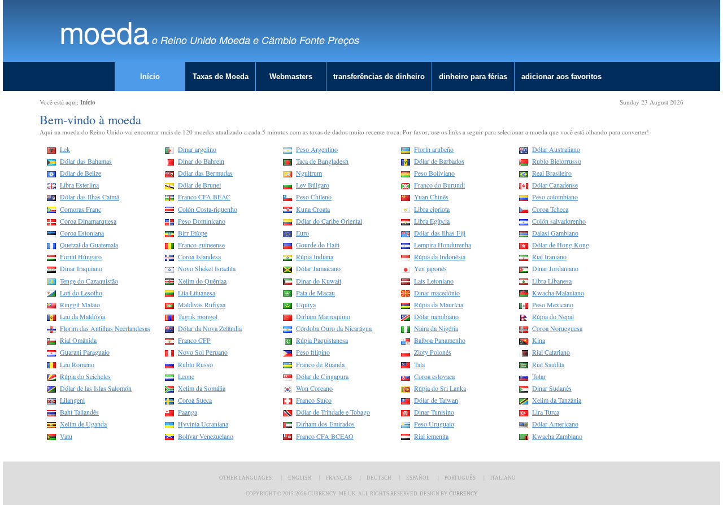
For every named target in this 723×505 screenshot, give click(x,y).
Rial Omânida (78, 340)
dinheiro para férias (473, 76)
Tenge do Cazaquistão (89, 280)
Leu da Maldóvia (82, 316)
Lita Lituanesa (196, 292)
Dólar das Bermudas (205, 172)
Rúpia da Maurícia (438, 304)
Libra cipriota (432, 209)
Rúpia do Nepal (553, 316)
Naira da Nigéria (436, 328)
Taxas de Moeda (221, 76)
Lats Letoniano (434, 280)
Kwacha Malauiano (558, 292)
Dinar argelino (197, 149)
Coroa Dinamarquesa (88, 220)
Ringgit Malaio (80, 304)
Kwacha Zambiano (557, 436)
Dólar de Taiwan (436, 399)
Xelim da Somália (201, 388)
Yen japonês (430, 268)
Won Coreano (314, 388)
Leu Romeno (77, 364)
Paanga (187, 411)
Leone (186, 376)
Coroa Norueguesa (557, 328)
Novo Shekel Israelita (207, 268)
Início (150, 76)
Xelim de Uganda (83, 423)
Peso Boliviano (434, 172)
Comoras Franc (80, 209)
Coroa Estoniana (82, 232)
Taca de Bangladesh (322, 161)
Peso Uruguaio (434, 423)
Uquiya (306, 304)
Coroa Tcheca (550, 209)
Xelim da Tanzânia (556, 399)
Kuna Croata (313, 209)
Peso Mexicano (552, 304)
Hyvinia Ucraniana (203, 423)
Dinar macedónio (437, 292)
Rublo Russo (195, 364)
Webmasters (290, 76)
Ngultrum (309, 172)
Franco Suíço (314, 399)
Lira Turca (545, 411)
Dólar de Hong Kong (560, 244)
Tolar (539, 376)
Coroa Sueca (195, 399)
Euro (302, 232)
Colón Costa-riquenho (207, 209)
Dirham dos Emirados (325, 423)
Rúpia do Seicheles (85, 376)
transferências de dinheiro (379, 76)
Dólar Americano (555, 423)
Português (460, 478)
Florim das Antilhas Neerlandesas (105, 328)
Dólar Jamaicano (318, 268)
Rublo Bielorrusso (556, 161)
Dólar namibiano (436, 316)
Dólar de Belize (80, 172)
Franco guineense (201, 244)
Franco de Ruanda (320, 364)
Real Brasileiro (552, 172)
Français (339, 478)
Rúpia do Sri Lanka (440, 388)
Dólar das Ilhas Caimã (89, 196)
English (299, 478)
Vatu (66, 436)
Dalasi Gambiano (555, 232)
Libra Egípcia (432, 220)
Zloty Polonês (432, 351)
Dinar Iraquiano (81, 268)
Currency (463, 494)
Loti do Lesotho (81, 292)
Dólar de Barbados (439, 161)
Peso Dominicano (201, 220)
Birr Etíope (192, 232)
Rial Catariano (551, 351)
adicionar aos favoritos (561, 76)
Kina (538, 340)
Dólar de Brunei (199, 184)
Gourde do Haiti (317, 244)
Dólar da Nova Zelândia (210, 328)
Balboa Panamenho (439, 340)
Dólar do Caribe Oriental (329, 220)
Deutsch (379, 478)
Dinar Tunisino (434, 411)
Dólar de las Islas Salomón (96, 388)
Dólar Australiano (556, 149)
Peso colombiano (555, 196)
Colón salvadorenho (559, 220)
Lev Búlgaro (312, 184)
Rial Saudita (548, 364)
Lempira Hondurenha (442, 244)
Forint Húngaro (81, 256)
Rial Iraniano (549, 256)
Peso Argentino (317, 149)
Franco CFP (194, 340)
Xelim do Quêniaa (202, 280)
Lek (65, 149)
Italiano (503, 478)
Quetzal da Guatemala (89, 244)
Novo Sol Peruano (203, 351)
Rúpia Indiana (314, 256)
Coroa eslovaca (434, 376)
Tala (419, 364)
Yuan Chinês (431, 196)
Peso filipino (313, 351)
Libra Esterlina (79, 184)
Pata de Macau (315, 292)
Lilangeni (72, 399)
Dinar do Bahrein (201, 161)
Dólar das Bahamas (86, 161)
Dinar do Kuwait (318, 280)
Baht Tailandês (79, 411)
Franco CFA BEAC (204, 196)
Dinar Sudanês (552, 388)
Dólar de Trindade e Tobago (333, 411)
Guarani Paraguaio (85, 351)
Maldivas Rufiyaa (201, 304)
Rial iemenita (431, 436)
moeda (104, 31)
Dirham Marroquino (323, 316)
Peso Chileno (314, 196)
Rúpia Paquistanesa (322, 340)
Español (418, 478)
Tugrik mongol (197, 316)
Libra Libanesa (552, 280)
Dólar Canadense (555, 184)
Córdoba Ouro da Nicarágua (334, 328)
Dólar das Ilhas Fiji (439, 232)
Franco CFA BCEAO (325, 436)
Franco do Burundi (439, 184)
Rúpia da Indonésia (439, 256)
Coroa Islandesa (199, 256)
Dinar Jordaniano (555, 268)
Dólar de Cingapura (322, 376)
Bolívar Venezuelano (205, 436)
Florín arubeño (434, 149)
